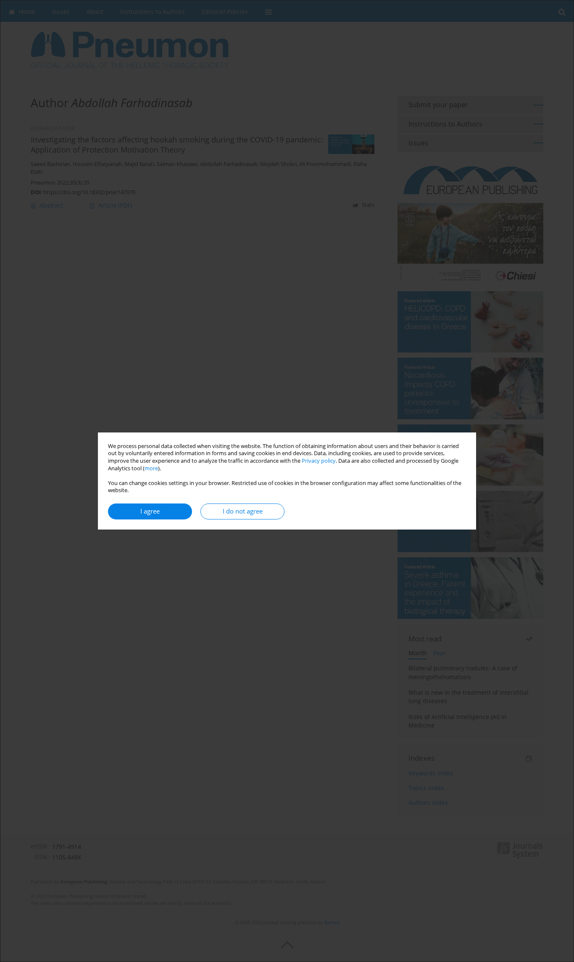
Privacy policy (319, 460)
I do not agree (243, 511)
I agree (150, 511)
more (151, 468)
